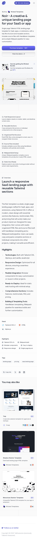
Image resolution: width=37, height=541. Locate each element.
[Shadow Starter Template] (18, 448)
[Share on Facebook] (19, 372)
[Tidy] (18, 408)
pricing (16, 361)
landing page (7, 361)
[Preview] (32, 391)
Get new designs (23, 3)
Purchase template (18, 48)
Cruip (8, 425)
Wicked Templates (17, 12)
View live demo (17, 54)
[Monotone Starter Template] (18, 489)
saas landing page (28, 361)
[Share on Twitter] (15, 372)
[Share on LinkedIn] (24, 372)
